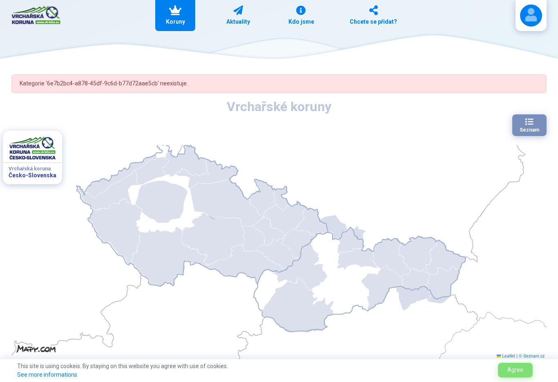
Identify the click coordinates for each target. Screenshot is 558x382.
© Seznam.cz (532, 356)
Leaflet (508, 356)
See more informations (47, 374)
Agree (515, 369)
